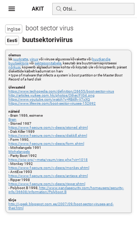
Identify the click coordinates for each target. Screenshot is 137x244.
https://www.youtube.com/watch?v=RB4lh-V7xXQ (49, 99)
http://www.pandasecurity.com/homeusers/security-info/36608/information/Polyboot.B (66, 190)
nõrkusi (14, 67)
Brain (12, 119)
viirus (34, 59)
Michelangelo (19, 152)
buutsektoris (18, 63)
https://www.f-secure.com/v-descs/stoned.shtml (48, 127)
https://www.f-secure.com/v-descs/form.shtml (46, 144)
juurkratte (20, 59)
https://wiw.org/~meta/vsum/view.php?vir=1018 (48, 160)
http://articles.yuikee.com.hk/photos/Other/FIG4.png (51, 95)
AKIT (38, 8)
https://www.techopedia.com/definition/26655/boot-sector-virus (61, 91)
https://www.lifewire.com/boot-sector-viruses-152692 (52, 103)
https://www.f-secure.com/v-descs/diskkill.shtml (47, 136)
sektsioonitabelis (48, 63)
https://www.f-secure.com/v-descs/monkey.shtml (48, 168)
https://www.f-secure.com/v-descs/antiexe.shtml (48, 176)
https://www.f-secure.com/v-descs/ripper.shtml (46, 184)
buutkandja (101, 59)
